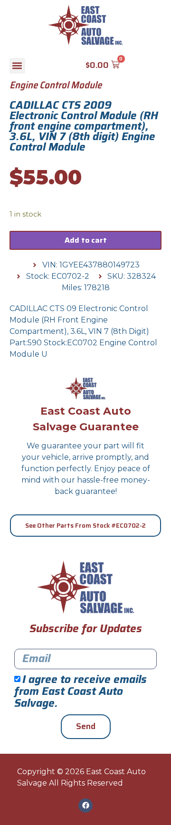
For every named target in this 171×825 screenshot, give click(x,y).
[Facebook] (85, 805)
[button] (17, 66)
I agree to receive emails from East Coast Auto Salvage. (80, 691)
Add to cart (86, 240)
